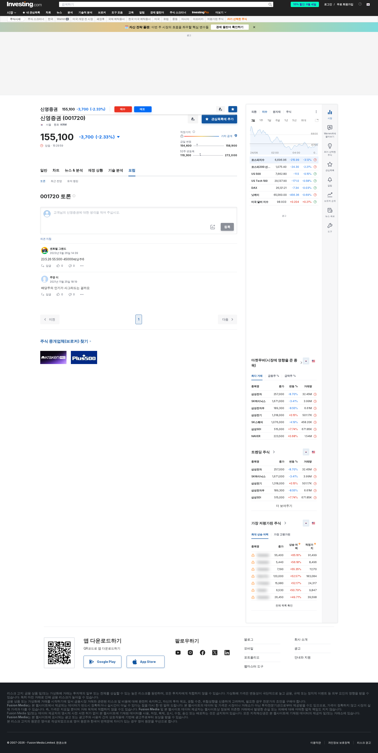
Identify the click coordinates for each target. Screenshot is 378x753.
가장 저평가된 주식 (266, 523)
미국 (157, 19)
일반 (43, 170)
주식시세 (15, 19)
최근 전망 (56, 181)
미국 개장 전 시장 (83, 19)
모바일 (248, 648)
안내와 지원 (302, 657)
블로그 (248, 639)
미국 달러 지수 (259, 201)
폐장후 (101, 19)
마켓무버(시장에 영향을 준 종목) (274, 363)
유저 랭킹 (72, 181)
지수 (264, 111)
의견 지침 (45, 238)
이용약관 (315, 742)
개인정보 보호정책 (339, 742)
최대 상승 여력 (259, 534)
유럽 (166, 19)
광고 (297, 648)
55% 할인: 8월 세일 (304, 4)
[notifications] (360, 4)
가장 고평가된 (282, 534)
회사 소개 (301, 639)
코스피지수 (257, 159)
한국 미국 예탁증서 (139, 19)
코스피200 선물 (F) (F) (265, 166)
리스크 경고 (364, 742)
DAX (254, 187)
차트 (56, 170)
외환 (254, 111)
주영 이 (54, 277)
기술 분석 (115, 170)
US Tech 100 (259, 180)
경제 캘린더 (157, 12)
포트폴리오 (251, 657)
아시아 (185, 19)
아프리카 (198, 19)
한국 (50, 19)
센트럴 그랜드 (58, 248)
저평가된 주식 (215, 19)
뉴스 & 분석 (74, 170)
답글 (48, 265)
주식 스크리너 (178, 12)
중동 (175, 19)
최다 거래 (256, 375)
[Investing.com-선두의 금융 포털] (24, 4)
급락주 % (290, 375)
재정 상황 (95, 170)
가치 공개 (226, 136)
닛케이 (255, 194)
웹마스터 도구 (253, 666)
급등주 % (273, 375)
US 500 (256, 173)
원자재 (277, 111)
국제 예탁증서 (116, 19)
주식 (288, 111)
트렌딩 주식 (260, 452)
